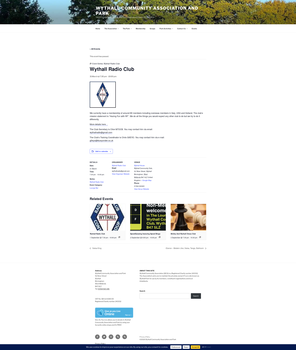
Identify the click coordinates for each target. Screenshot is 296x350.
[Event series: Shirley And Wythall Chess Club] (200, 237)
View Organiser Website (121, 174)
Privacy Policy (145, 337)
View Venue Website (141, 189)
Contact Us (181, 29)
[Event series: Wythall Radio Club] (119, 237)
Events (194, 29)
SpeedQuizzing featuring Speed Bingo (145, 234)
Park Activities (165, 29)
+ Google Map (146, 180)
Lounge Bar (94, 188)
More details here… (99, 124)
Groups (152, 29)
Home (98, 29)
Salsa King (96, 248)
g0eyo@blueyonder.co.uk (101, 140)
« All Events (95, 49)
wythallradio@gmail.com (101, 132)
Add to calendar (101, 151)
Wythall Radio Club (97, 182)
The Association (110, 29)
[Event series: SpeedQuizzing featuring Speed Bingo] (159, 237)
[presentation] (107, 217)
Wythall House (139, 165)
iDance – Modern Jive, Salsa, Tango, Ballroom (185, 248)
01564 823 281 (103, 289)
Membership (140, 29)
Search (142, 291)
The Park (126, 29)
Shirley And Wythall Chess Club (183, 234)
